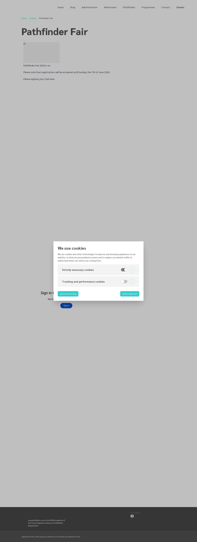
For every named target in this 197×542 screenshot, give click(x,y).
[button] (98, 269)
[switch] (124, 269)
